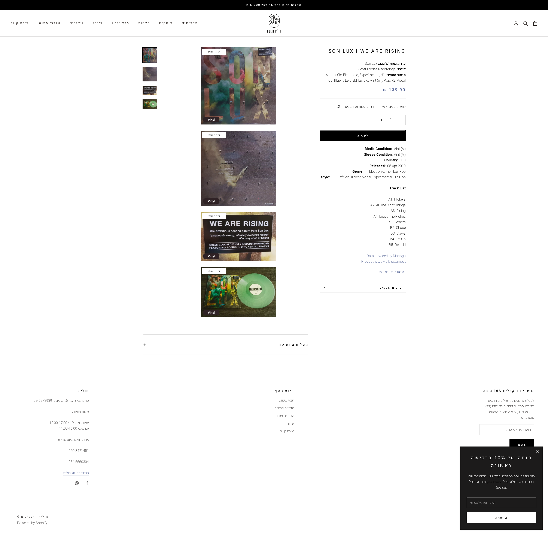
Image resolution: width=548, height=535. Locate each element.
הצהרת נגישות (284, 415)
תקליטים (190, 23)
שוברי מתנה (50, 23)
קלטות (144, 23)
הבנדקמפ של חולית (76, 473)
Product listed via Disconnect (383, 261)
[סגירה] (537, 452)
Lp (360, 80)
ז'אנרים (77, 23)
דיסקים (166, 23)
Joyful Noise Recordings (377, 69)
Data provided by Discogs (386, 256)
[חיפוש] (525, 23)
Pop (387, 80)
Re (393, 80)
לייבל (98, 23)
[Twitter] (386, 272)
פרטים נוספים (391, 288)
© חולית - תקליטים (32, 517)
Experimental (369, 75)
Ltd (365, 80)
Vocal (401, 80)
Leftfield (351, 80)
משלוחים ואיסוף (293, 344)
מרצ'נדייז (120, 23)
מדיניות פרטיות (284, 408)
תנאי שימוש (286, 400)
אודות (290, 423)
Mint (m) (376, 80)
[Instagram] (77, 483)
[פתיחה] (535, 23)
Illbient (339, 80)
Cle (339, 75)
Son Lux (371, 63)
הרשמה (501, 518)
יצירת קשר (20, 23)
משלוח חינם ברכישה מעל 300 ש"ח (273, 5)
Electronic (350, 75)
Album (331, 75)
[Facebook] (392, 272)
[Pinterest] (381, 272)
